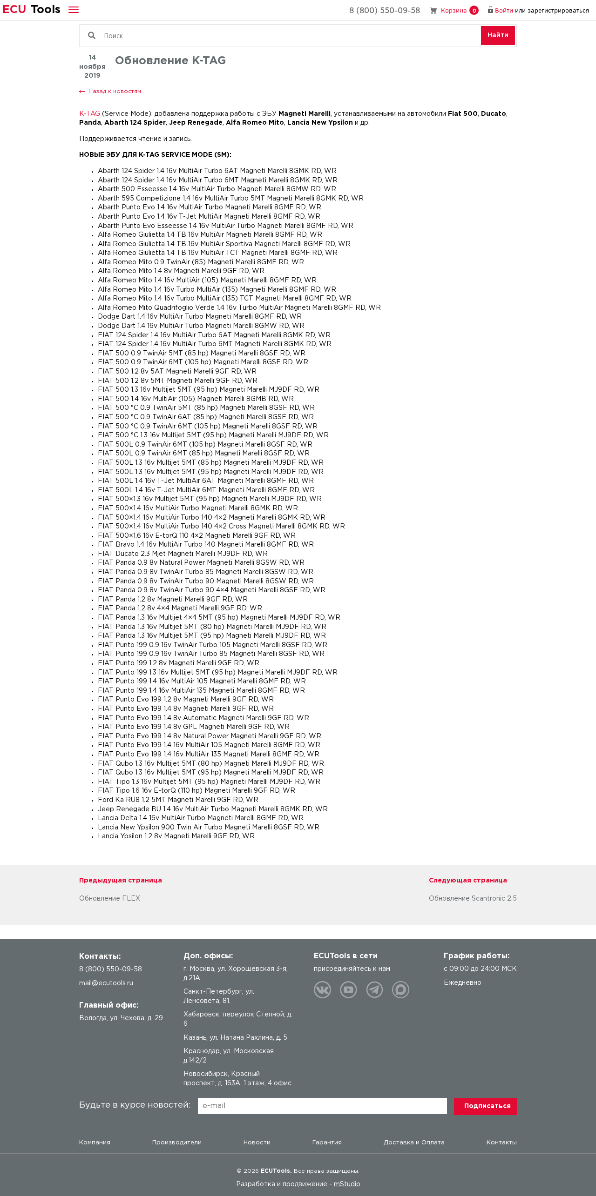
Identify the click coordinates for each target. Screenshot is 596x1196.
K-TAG (89, 114)
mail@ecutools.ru (106, 983)
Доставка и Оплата (414, 1142)
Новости (257, 1142)
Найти (498, 35)
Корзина (458, 10)
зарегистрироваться (558, 10)
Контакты (502, 1142)
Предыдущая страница (120, 880)
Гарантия (327, 1142)
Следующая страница (468, 880)
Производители (177, 1142)
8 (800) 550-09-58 (384, 9)
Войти (504, 10)
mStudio (347, 1184)
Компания (94, 1142)
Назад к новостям (114, 91)
